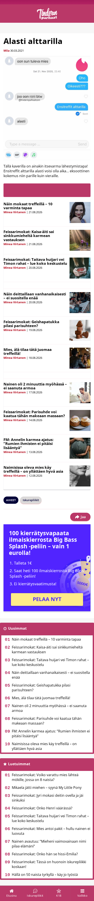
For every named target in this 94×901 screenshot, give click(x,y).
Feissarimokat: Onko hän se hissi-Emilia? (45, 854)
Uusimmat (17, 628)
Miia (6, 50)
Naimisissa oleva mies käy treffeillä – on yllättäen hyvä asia (33, 469)
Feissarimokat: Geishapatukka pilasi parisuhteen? (31, 323)
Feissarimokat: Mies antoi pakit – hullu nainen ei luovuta (51, 831)
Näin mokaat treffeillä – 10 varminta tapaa (27, 206)
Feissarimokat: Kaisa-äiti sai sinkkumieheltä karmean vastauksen (28, 235)
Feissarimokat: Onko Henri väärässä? (42, 808)
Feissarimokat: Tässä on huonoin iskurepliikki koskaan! (49, 864)
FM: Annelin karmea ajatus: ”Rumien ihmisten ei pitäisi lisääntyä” (28, 443)
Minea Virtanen (14, 212)
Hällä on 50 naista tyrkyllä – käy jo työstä (45, 874)
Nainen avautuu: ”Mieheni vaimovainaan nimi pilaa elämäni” (49, 844)
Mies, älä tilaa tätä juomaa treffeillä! (27, 351)
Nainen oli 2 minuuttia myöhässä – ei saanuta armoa (35, 386)
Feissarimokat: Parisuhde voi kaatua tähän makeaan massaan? (34, 413)
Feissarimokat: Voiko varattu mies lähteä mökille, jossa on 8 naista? (45, 777)
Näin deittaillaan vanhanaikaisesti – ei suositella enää (34, 296)
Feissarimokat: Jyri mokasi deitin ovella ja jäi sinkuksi (47, 798)
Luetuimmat (19, 764)
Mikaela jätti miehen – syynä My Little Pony (47, 787)
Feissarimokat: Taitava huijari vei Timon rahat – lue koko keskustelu (35, 261)
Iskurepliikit (31, 500)
